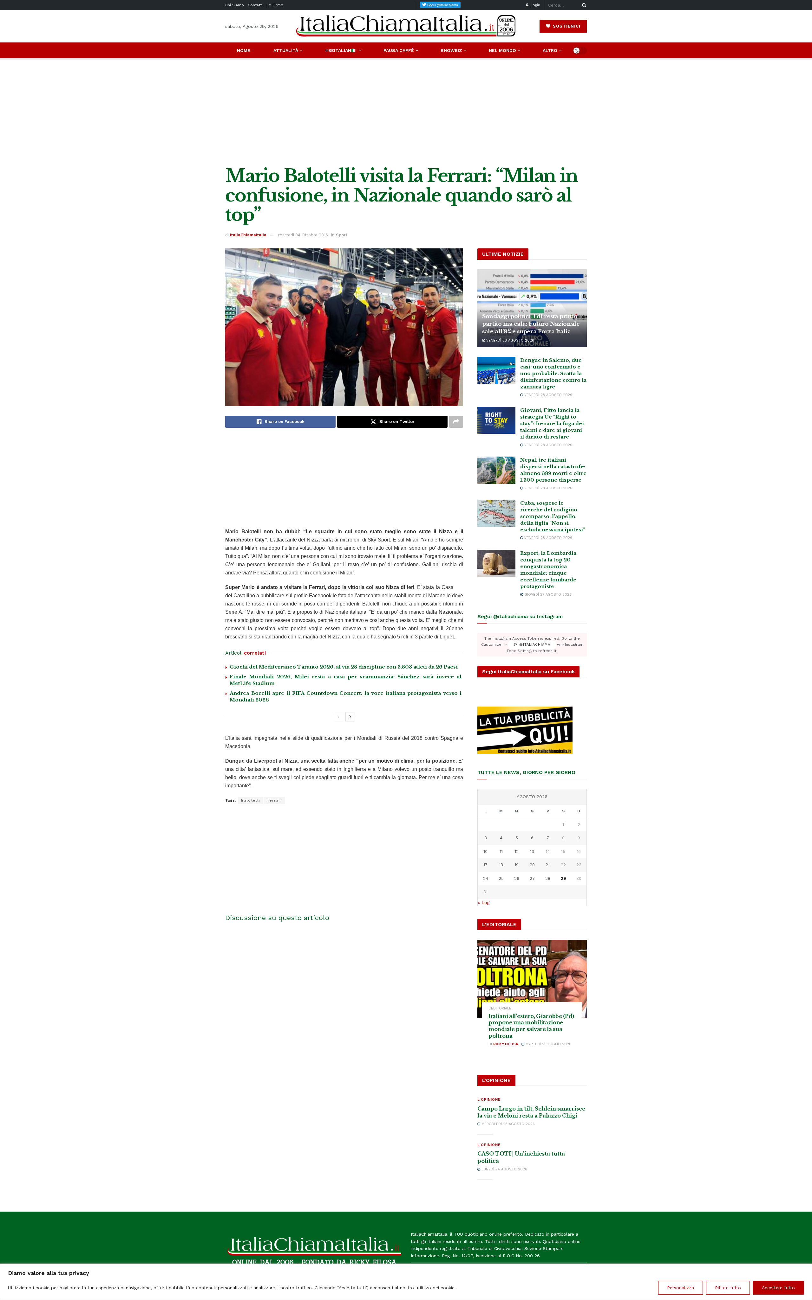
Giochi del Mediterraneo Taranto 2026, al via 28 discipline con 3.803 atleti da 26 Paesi (344, 667)
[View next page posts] (350, 717)
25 (501, 878)
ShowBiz (451, 50)
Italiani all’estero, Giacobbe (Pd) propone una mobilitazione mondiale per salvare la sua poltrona (531, 1026)
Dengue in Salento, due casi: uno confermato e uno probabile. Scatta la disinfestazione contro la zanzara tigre (553, 373)
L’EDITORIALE (499, 1008)
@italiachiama (534, 645)
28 (547, 878)
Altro (550, 50)
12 (516, 851)
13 (532, 851)
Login (534, 5)
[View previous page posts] (338, 717)
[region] (406, 1282)
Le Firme (274, 5)
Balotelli (250, 800)
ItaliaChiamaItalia (248, 235)
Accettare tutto (778, 1287)
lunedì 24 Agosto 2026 (503, 1169)
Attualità (285, 50)
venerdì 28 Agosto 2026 (509, 340)
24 (485, 878)
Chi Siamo (234, 5)
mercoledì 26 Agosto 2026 (507, 1124)
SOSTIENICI (565, 26)
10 (485, 851)
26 (516, 878)
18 (501, 864)
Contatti (255, 5)
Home (243, 50)
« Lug (483, 902)
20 (532, 864)
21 (548, 864)
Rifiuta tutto (728, 1287)
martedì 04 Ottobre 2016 (303, 235)
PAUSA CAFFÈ (398, 50)
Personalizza (680, 1287)
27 (532, 878)
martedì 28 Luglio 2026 (547, 1044)
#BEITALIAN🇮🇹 (341, 50)
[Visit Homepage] (406, 26)
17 (485, 864)
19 (516, 864)
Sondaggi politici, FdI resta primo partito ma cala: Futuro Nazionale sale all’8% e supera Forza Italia (531, 324)
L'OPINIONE (489, 1100)
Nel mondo (502, 50)
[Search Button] (583, 5)
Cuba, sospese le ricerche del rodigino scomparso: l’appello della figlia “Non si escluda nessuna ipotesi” (552, 516)
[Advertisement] (406, 112)
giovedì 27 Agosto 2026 (547, 594)
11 (501, 851)
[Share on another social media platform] (456, 422)
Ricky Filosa (505, 1044)
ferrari (274, 800)
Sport (341, 235)
